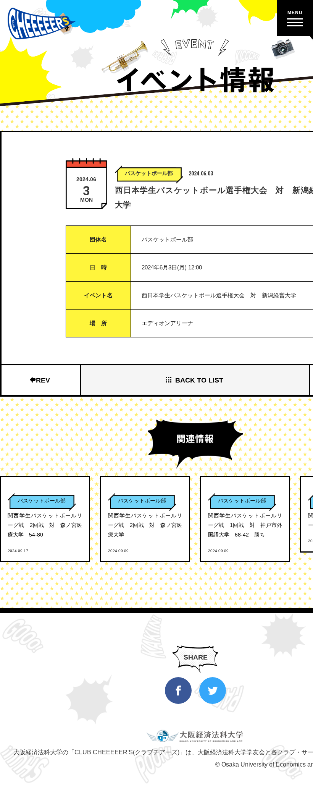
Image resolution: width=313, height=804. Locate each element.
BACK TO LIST (199, 380)
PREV (40, 380)
